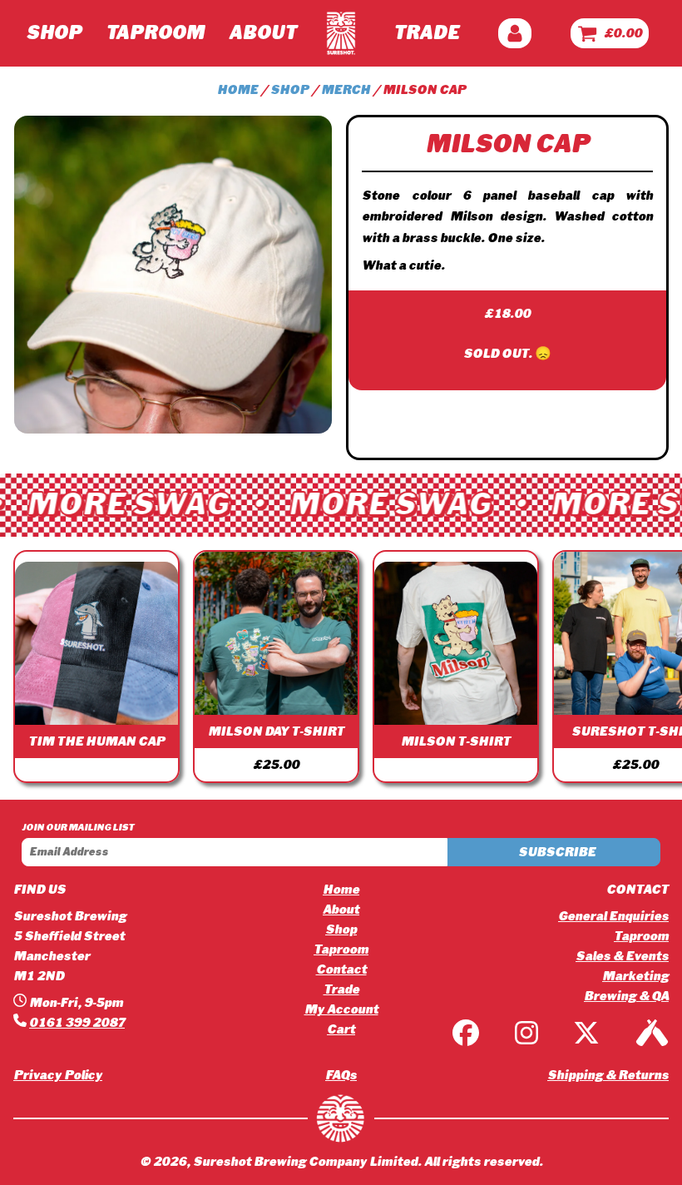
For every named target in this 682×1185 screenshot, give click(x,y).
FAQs (341, 1075)
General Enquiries (613, 916)
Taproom (155, 33)
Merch (345, 90)
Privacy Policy (57, 1075)
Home (237, 90)
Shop (54, 33)
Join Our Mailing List (78, 827)
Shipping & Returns (608, 1075)
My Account (341, 1009)
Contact (341, 969)
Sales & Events (622, 956)
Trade (426, 33)
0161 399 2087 (77, 1022)
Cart (341, 1029)
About (262, 33)
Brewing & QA (626, 996)
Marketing (635, 976)
